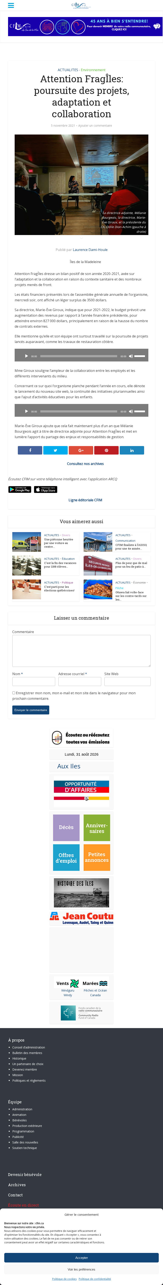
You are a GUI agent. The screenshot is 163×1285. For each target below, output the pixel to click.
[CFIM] (81, 5)
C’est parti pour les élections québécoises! (59, 588)
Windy (68, 995)
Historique (19, 1058)
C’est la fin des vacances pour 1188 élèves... (60, 564)
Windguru (67, 990)
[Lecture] (26, 356)
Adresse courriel (72, 674)
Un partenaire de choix (27, 1064)
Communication (125, 541)
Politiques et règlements (29, 1080)
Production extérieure (27, 1126)
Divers (66, 535)
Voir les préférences (81, 1269)
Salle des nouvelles (25, 1142)
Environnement (93, 70)
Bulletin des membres (27, 1053)
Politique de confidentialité (95, 1279)
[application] (81, 355)
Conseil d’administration (28, 1047)
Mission (17, 1075)
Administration (22, 1109)
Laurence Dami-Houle (90, 249)
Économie (139, 582)
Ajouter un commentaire (95, 126)
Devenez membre (24, 1069)
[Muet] (131, 356)
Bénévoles (19, 1120)
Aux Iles (67, 766)
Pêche (119, 588)
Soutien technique (24, 1148)
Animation (19, 1115)
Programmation (23, 1131)
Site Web (111, 674)
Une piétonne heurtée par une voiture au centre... (58, 542)
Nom (17, 674)
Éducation (68, 559)
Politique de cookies (64, 1279)
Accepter (81, 1257)
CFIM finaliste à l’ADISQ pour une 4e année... (131, 546)
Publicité (18, 1137)
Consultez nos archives (85, 463)
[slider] (140, 356)
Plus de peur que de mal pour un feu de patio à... (131, 564)
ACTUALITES (68, 70)
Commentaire (23, 631)
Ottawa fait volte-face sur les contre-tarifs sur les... (131, 595)
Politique (67, 582)
